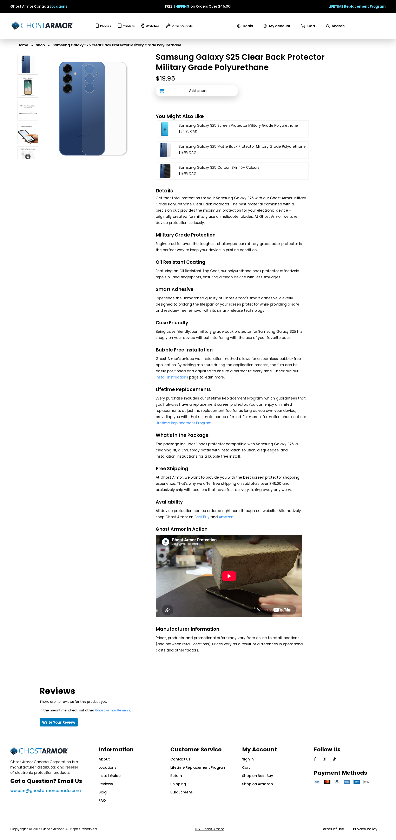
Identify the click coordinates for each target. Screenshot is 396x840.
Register (272, 36)
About (104, 759)
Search (338, 25)
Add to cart (197, 91)
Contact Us (180, 759)
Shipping (178, 783)
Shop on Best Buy (257, 775)
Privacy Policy (365, 829)
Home (23, 45)
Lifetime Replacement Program (184, 423)
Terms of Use (332, 829)
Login (270, 31)
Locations (58, 6)
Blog (103, 792)
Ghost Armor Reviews (112, 710)
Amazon (226, 516)
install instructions (172, 377)
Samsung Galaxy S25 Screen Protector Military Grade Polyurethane (238, 125)
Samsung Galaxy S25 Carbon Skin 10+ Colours (219, 167)
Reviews (106, 783)
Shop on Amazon (257, 783)
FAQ (102, 800)
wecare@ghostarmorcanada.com (45, 790)
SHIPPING (181, 6)
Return (176, 775)
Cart (311, 25)
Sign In (248, 759)
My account (279, 25)
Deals (247, 25)
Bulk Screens (181, 792)
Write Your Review (58, 722)
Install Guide (110, 775)
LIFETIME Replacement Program (357, 6)
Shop (40, 45)
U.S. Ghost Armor (209, 829)
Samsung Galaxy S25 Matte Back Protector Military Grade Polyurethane (242, 146)
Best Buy (202, 516)
